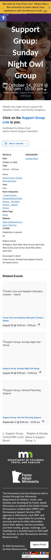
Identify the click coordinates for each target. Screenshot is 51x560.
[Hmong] (37, 553)
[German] (33, 553)
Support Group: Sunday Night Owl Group (21, 368)
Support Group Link (24, 119)
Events (15, 93)
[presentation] (25, 297)
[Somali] (44, 553)
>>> (45, 10)
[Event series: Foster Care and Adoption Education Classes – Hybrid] (39, 324)
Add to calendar (16, 143)
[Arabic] (23, 553)
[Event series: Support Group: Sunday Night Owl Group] (40, 372)
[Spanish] (47, 553)
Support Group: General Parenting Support (22, 417)
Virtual (5, 215)
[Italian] (40, 553)
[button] (3, 17)
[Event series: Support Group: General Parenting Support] (43, 421)
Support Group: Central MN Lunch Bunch (13, 436)
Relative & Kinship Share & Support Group (36, 436)
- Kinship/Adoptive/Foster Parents (12, 198)
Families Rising (32, 158)
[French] (30, 553)
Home (6, 93)
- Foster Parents (9, 195)
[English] (27, 553)
